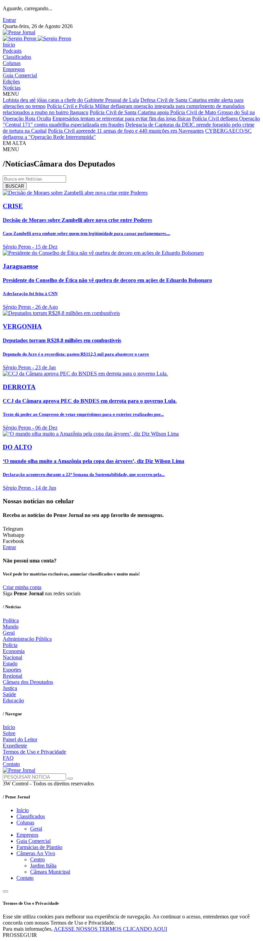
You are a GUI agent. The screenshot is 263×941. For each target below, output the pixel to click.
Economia (14, 651)
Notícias (12, 88)
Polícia (10, 645)
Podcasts (12, 51)
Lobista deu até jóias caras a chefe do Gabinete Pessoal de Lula (71, 100)
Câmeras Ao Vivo (35, 853)
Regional (12, 676)
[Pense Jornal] (19, 32)
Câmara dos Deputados (28, 682)
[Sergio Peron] (37, 38)
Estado (10, 663)
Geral (9, 633)
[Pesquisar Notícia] (70, 779)
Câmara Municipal (50, 872)
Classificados (17, 57)
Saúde (9, 694)
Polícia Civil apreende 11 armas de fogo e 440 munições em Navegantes (126, 131)
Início (9, 45)
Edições (11, 81)
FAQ (8, 758)
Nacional (12, 657)
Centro (37, 859)
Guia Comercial (20, 75)
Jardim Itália (43, 866)
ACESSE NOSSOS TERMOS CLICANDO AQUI (110, 929)
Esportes (12, 670)
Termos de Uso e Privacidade (34, 752)
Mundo (10, 626)
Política (11, 620)
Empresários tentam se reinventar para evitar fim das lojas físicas (121, 118)
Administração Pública (27, 639)
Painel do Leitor (20, 739)
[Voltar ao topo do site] (5, 891)
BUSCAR (14, 186)
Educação (13, 700)
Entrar (9, 20)
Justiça (10, 688)
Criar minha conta (22, 587)
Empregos (14, 69)
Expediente (15, 745)
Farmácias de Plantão (39, 847)
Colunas (12, 63)
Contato (11, 764)
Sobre (9, 733)
